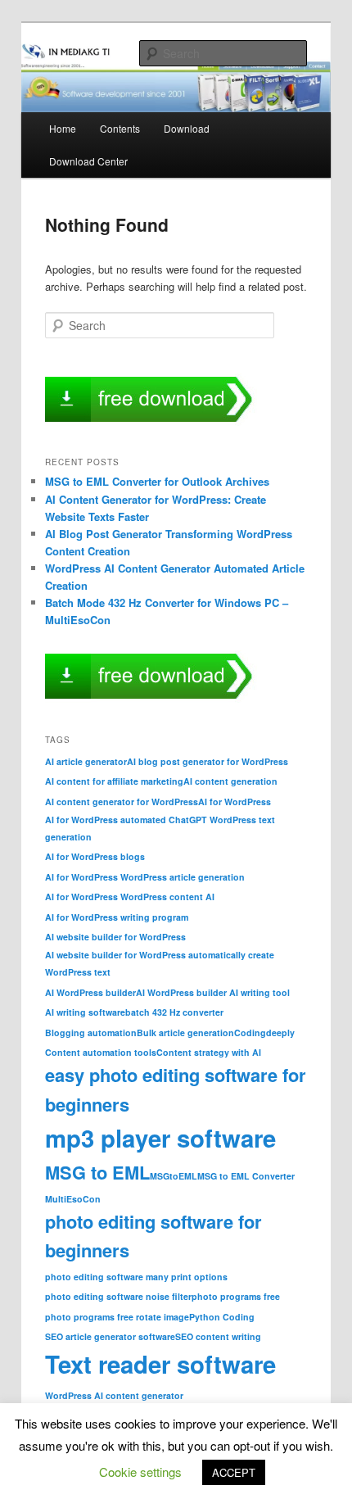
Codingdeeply (264, 1032)
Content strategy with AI (208, 1052)
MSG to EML (97, 1172)
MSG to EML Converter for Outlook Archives (157, 481)
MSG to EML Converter (246, 1176)
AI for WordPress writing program (116, 917)
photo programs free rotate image (117, 1317)
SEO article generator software (110, 1336)
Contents (120, 128)
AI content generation (230, 781)
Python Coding (222, 1317)
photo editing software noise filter (118, 1296)
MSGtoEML (173, 1176)
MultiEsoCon (73, 1199)
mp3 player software (160, 1138)
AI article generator (86, 761)
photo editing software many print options (136, 1276)
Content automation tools (100, 1052)
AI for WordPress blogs (95, 856)
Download (187, 128)
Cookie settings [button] (140, 1471)
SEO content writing (218, 1336)
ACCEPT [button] (233, 1472)
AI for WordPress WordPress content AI (129, 896)
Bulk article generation (185, 1032)
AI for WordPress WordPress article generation (145, 877)
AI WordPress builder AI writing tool (213, 992)
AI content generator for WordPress (121, 801)
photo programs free (236, 1296)
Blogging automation (91, 1032)
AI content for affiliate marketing (114, 781)
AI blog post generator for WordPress (207, 761)
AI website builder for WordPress (115, 937)
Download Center (88, 161)
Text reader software (160, 1364)
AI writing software (85, 1012)
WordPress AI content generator (114, 1395)
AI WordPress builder (90, 992)
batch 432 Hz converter (174, 1012)
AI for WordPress (234, 801)
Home (62, 128)
